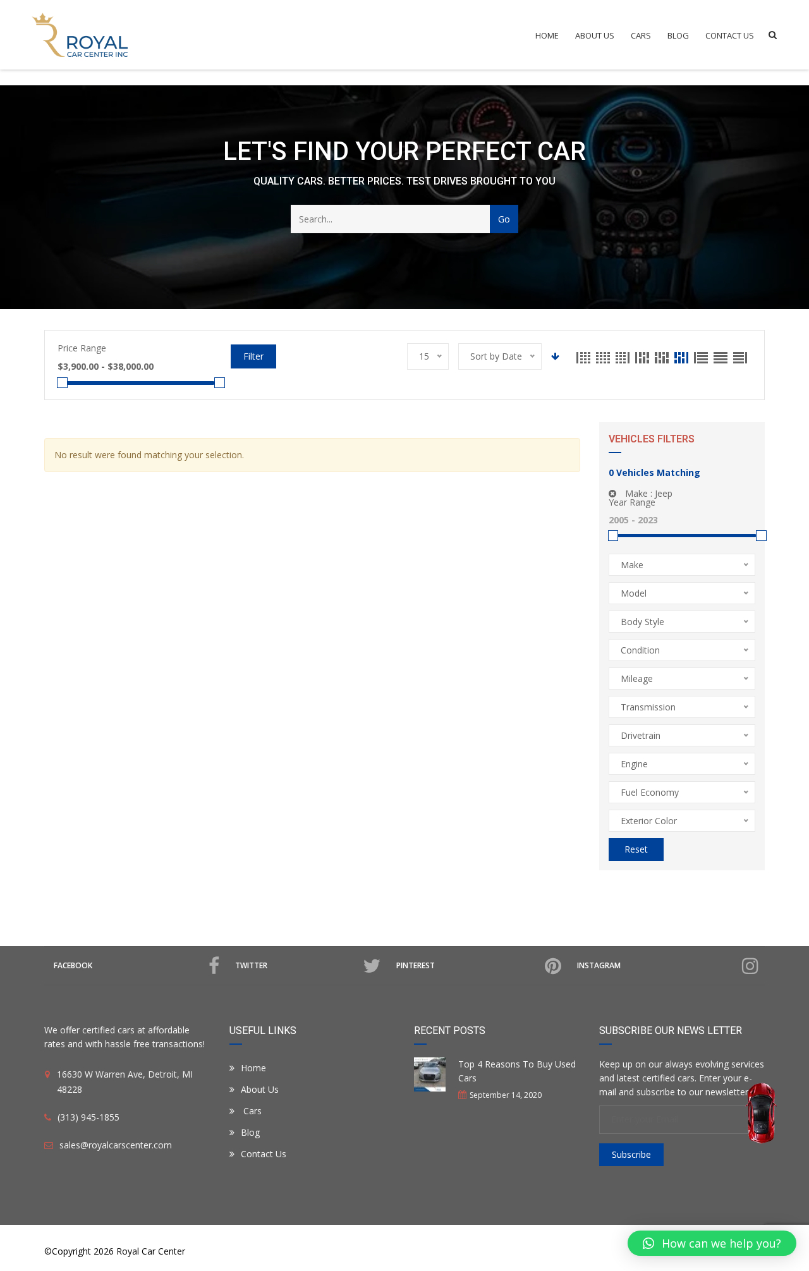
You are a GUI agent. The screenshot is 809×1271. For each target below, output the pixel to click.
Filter (253, 356)
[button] (712, 1243)
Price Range (82, 348)
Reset (636, 849)
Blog (678, 35)
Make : (647, 493)
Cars (641, 35)
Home (547, 35)
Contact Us (729, 35)
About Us (594, 35)
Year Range (632, 502)
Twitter (251, 965)
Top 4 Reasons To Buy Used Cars (517, 1071)
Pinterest (415, 965)
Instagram (599, 965)
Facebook (73, 965)
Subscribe (631, 1154)
